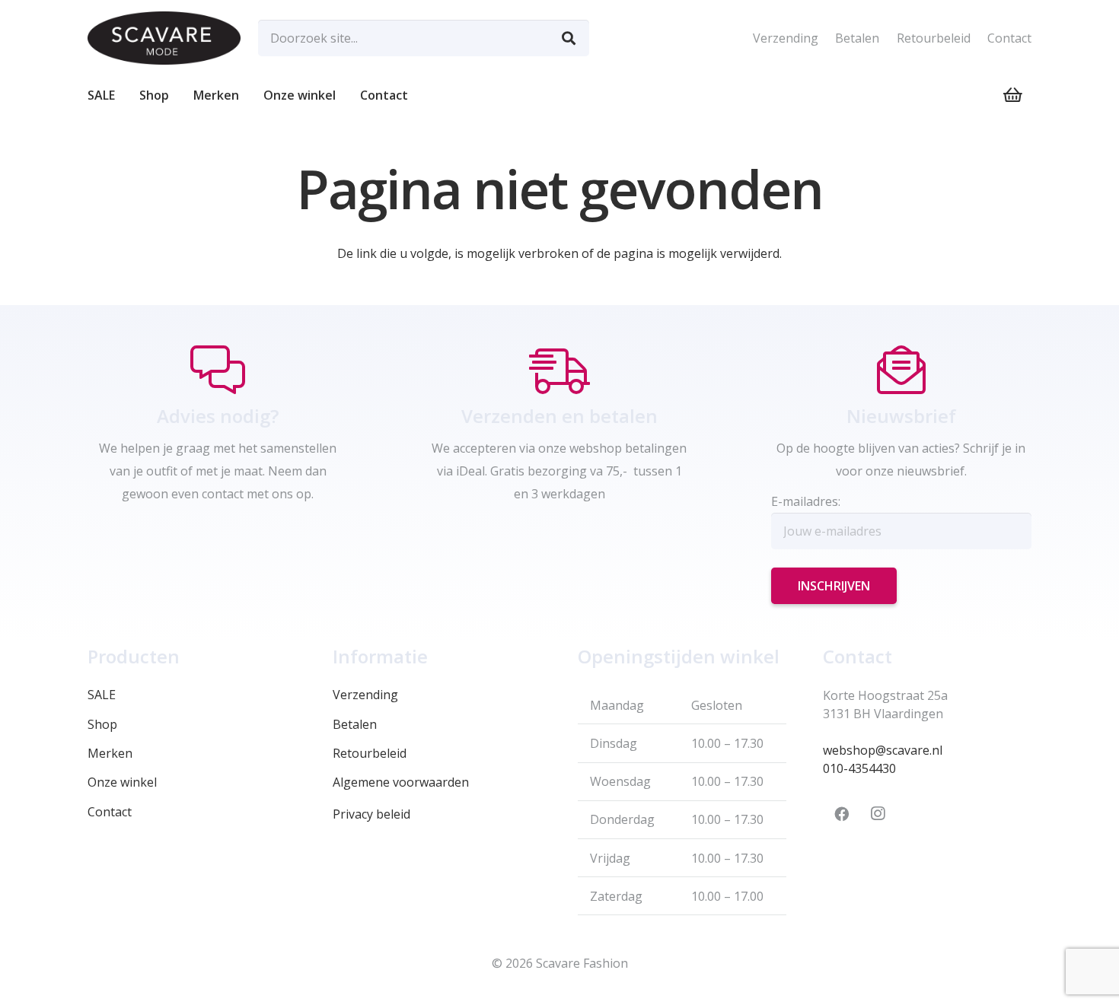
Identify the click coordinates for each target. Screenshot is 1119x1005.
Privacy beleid (371, 814)
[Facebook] (841, 814)
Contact (1009, 38)
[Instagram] (877, 814)
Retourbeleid (934, 38)
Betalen (857, 38)
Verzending (785, 38)
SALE (102, 694)
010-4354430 (859, 768)
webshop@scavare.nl (882, 750)
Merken (110, 753)
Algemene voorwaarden (401, 782)
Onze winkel (122, 782)
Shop (102, 724)
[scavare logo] (164, 38)
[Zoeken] (568, 38)
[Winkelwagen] (1013, 95)
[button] (176, 95)
